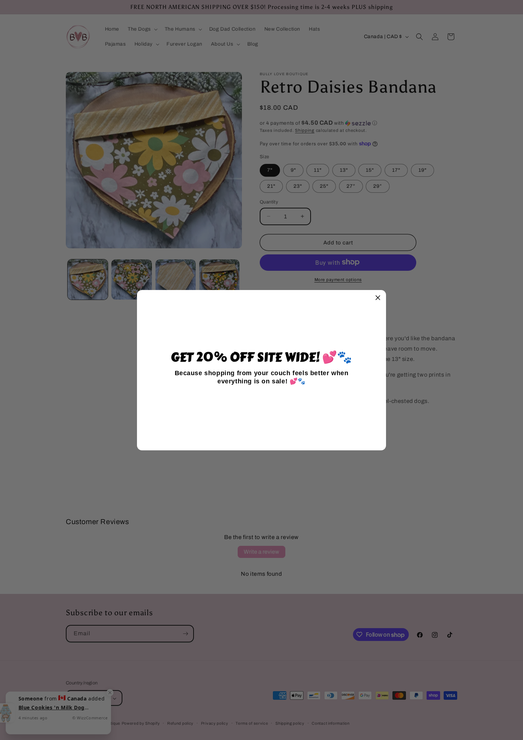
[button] (378, 298)
